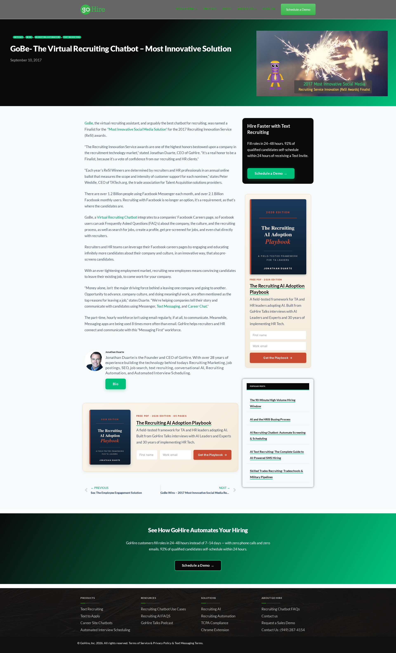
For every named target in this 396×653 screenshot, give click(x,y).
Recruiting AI (211, 609)
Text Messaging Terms (189, 643)
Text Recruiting (72, 37)
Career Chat (197, 306)
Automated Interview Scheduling (105, 630)
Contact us (270, 616)
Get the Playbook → (212, 454)
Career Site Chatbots (96, 623)
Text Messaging (168, 306)
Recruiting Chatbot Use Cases (163, 609)
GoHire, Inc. (87, 643)
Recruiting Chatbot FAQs (281, 609)
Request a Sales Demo (278, 623)
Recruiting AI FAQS (155, 616)
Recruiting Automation (47, 37)
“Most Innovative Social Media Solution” (137, 129)
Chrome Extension (215, 630)
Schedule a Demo (298, 9)
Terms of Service (139, 643)
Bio (115, 384)
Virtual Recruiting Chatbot (117, 217)
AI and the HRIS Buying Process (270, 419)
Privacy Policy (162, 643)
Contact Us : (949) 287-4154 (283, 630)
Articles (18, 37)
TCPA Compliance (214, 623)
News (29, 37)
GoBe (89, 123)
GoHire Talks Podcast (157, 623)
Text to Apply (90, 616)
